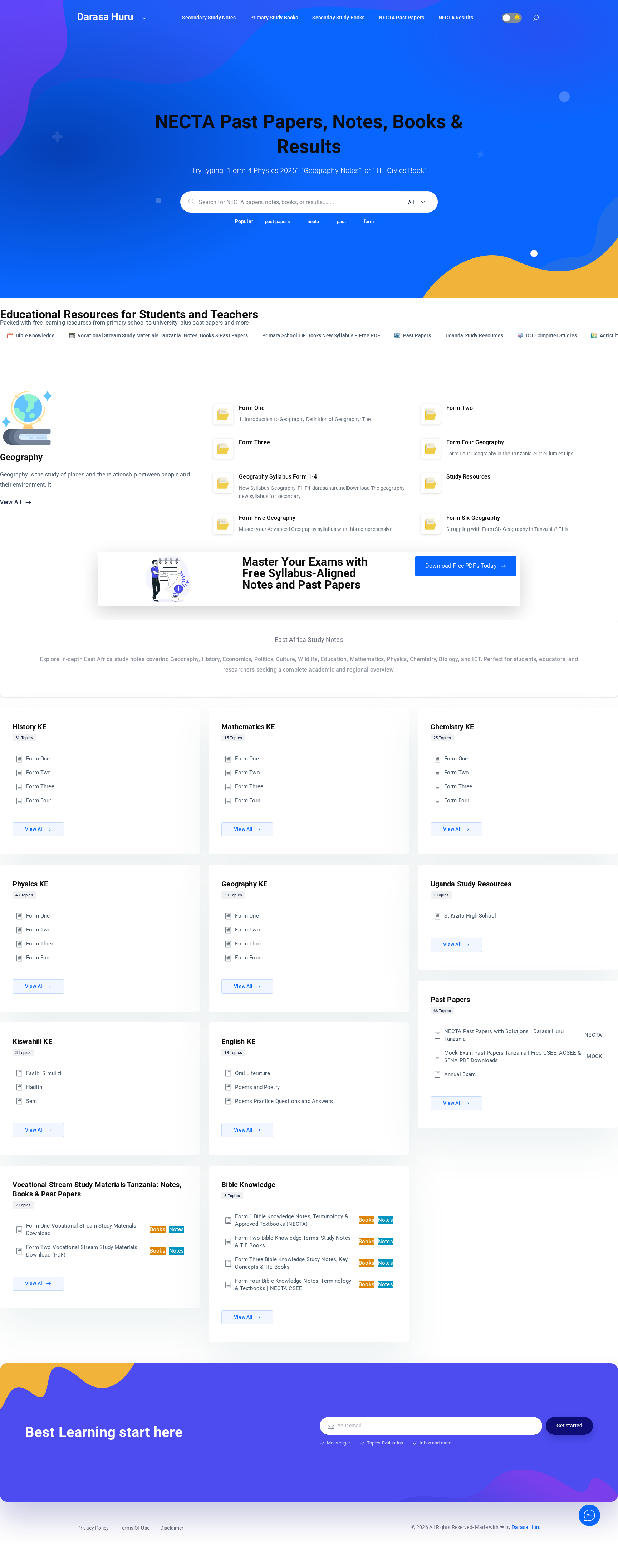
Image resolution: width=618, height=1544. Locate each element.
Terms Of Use (134, 1528)
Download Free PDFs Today (461, 565)
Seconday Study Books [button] (338, 17)
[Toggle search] (536, 18)
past (341, 221)
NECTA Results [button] (455, 17)
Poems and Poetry (257, 1087)
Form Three (40, 786)
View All (11, 502)
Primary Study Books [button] (274, 17)
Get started (569, 1425)
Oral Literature (252, 1073)
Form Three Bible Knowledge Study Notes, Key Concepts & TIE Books (314, 1263)
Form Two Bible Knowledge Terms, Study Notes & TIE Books (314, 1242)
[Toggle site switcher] (143, 18)
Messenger (338, 1443)
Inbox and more (435, 1443)
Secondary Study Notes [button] (209, 17)
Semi (32, 1101)
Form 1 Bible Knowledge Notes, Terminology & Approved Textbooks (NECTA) (314, 1220)
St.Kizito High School (470, 916)
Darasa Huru (526, 1527)
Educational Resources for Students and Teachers (129, 314)
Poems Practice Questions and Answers (284, 1101)
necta (313, 221)
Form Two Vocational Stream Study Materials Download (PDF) (105, 1251)
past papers (277, 221)
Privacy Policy (93, 1528)
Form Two (38, 772)
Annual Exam (460, 1074)
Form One (38, 758)
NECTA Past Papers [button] (401, 17)
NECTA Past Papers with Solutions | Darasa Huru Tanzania (523, 1035)
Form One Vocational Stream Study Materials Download (105, 1229)
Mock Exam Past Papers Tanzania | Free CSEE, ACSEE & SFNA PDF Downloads (523, 1057)
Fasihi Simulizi (44, 1073)
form (369, 221)
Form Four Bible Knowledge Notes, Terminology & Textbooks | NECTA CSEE (314, 1285)
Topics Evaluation (385, 1443)
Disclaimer (172, 1528)
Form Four (38, 800)
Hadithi (35, 1087)
